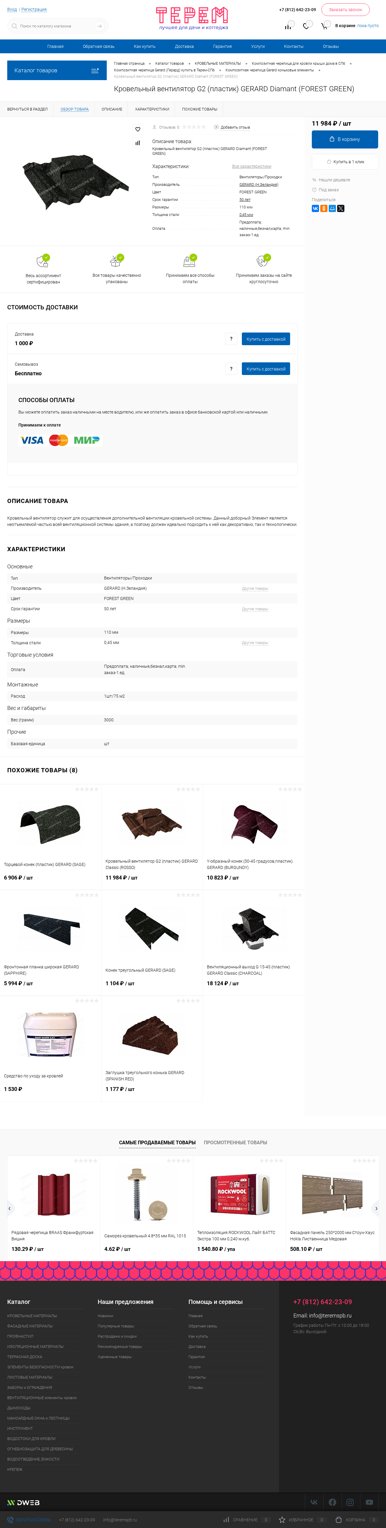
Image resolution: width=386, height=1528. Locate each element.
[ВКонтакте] (315, 208)
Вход (12, 9)
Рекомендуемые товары (120, 1346)
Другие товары (255, 588)
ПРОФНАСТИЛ (20, 1336)
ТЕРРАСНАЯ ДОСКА (24, 1357)
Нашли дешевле (334, 179)
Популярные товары (116, 1326)
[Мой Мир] (332, 208)
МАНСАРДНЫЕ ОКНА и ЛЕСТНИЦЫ (38, 1418)
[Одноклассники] (323, 208)
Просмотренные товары (235, 1142)
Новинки (105, 1316)
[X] (340, 208)
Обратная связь (99, 46)
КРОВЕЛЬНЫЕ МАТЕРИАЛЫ (32, 1316)
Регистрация (34, 9)
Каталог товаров (35, 70)
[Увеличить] (76, 181)
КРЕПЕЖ (14, 1469)
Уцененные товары (115, 1357)
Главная (55, 46)
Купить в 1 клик (349, 161)
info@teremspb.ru (330, 1315)
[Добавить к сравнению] (137, 142)
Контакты (294, 46)
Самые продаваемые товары (157, 1142)
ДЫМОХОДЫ (18, 1408)
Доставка (184, 46)
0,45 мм (246, 214)
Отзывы (331, 46)
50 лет (245, 199)
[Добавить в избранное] (137, 129)
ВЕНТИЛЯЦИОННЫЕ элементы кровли (42, 1397)
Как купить (145, 46)
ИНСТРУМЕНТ (20, 1428)
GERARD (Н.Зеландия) (258, 184)
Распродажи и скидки (117, 1336)
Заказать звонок (345, 9)
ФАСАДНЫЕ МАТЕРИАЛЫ (30, 1326)
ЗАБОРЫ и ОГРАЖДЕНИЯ (29, 1387)
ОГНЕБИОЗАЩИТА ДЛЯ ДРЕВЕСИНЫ (40, 1449)
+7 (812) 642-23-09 (77, 1519)
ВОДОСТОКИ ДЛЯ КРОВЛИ (31, 1438)
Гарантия (222, 46)
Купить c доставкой (266, 339)
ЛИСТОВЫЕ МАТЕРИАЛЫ (29, 1377)
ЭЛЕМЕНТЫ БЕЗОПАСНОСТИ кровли (40, 1367)
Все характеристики (251, 166)
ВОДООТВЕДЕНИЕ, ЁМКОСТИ (33, 1459)
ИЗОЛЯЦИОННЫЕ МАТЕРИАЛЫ (35, 1346)
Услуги (258, 46)
